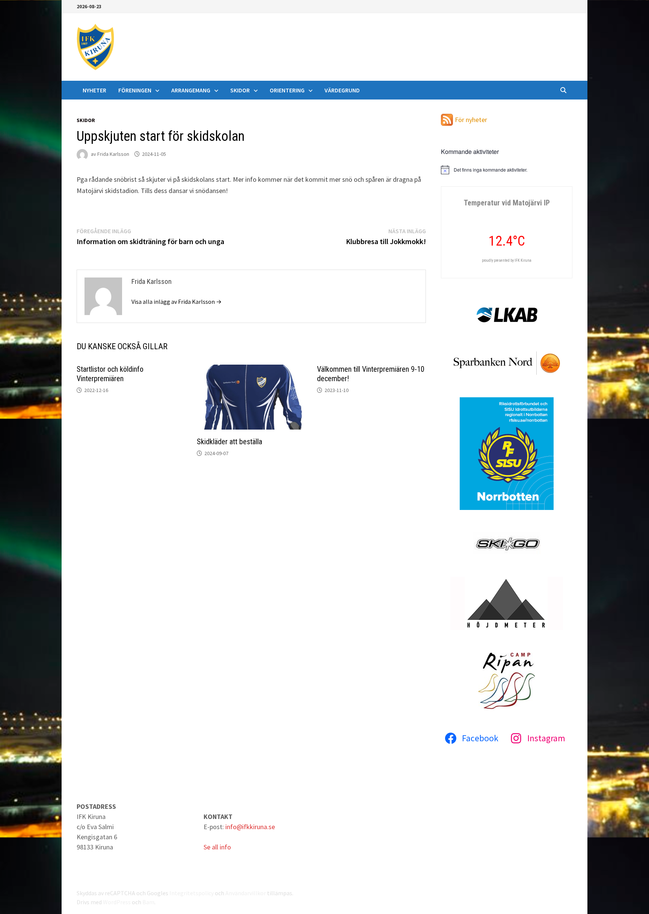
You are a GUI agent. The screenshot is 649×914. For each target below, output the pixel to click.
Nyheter (94, 90)
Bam (148, 902)
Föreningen (134, 90)
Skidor (240, 90)
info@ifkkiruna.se (250, 826)
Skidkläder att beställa (229, 441)
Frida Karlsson (113, 154)
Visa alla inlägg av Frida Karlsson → (176, 301)
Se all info (217, 847)
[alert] (506, 169)
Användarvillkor (245, 893)
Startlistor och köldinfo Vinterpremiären (110, 374)
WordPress (117, 902)
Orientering (287, 90)
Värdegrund (342, 90)
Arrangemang (190, 90)
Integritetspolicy (191, 893)
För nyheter (471, 119)
